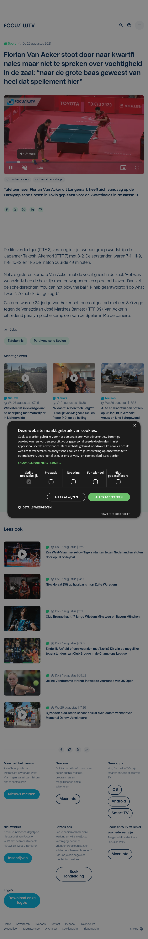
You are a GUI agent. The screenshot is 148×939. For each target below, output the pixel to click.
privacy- (75, 455)
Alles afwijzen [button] (66, 497)
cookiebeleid (93, 455)
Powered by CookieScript (115, 513)
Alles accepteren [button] (109, 497)
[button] (74, 462)
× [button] (134, 425)
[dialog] (73, 469)
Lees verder (111, 455)
